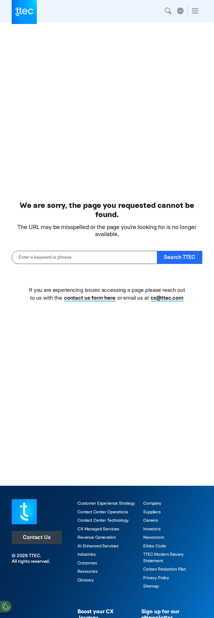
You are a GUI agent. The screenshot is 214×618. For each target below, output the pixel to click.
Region (180, 11)
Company (152, 503)
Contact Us (37, 537)
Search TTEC (179, 257)
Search (168, 11)
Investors (152, 529)
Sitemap (151, 586)
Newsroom (153, 537)
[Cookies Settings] (6, 606)
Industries (86, 554)
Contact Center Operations (102, 511)
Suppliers (152, 511)
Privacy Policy (156, 577)
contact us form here (89, 297)
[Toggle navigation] (195, 11)
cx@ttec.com (167, 297)
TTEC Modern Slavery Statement (163, 557)
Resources (87, 571)
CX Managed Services (98, 529)
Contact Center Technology (102, 520)
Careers (150, 520)
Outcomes (87, 563)
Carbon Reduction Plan (164, 569)
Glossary (85, 580)
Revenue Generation (96, 537)
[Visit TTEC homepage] (24, 511)
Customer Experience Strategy (106, 503)
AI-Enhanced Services (98, 546)
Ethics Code (154, 546)
